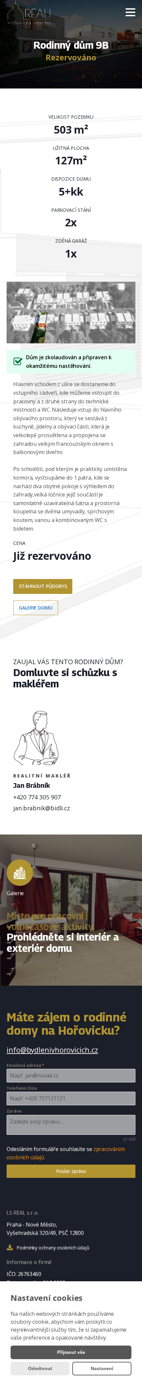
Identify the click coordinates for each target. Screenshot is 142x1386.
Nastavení (102, 1368)
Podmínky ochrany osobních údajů (53, 1247)
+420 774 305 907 (36, 797)
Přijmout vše (71, 1352)
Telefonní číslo (22, 1088)
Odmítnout (40, 1368)
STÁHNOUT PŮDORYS (43, 586)
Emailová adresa (25, 1065)
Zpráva (14, 1111)
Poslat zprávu (71, 1171)
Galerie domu (36, 608)
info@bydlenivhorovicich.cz (52, 1050)
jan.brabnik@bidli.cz (41, 808)
